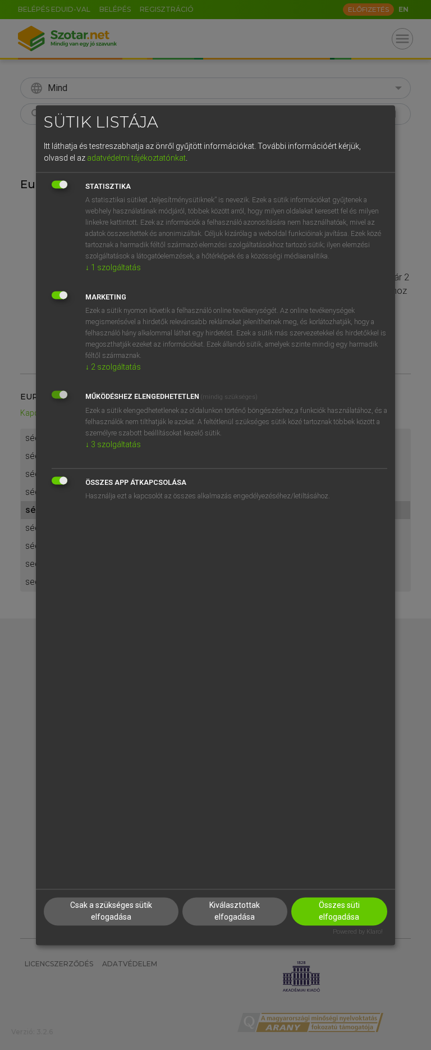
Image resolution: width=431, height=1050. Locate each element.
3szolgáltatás (113, 444)
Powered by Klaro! (358, 931)
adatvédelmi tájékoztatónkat (136, 158)
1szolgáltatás (113, 267)
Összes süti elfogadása (339, 911)
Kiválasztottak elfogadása (234, 911)
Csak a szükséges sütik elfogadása (111, 911)
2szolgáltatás (113, 367)
